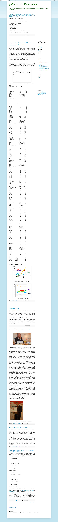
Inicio (22, 502)
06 (39, 76)
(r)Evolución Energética (23, 4)
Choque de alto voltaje (14, 308)
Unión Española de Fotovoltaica (42, 92)
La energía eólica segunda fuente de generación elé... (43, 62)
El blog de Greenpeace (41, 94)
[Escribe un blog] (25, 300)
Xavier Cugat (40, 46)
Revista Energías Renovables (42, 93)
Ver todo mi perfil (40, 47)
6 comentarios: (19, 446)
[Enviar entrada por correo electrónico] (22, 300)
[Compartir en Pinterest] (29, 325)
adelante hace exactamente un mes (17, 310)
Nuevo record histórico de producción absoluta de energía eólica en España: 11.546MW (21, 451)
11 (39, 61)
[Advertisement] (22, 38)
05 (39, 77)
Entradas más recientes (12, 502)
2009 (39, 59)
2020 (39, 51)
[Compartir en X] (26, 300)
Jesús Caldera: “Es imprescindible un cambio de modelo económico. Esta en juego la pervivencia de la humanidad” (22, 330)
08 (39, 74)
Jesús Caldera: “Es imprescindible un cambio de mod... (43, 67)
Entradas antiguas (32, 502)
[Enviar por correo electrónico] (24, 300)
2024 (39, 50)
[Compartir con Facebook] (27, 300)
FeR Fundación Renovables (41, 91)
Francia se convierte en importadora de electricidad (20, 427)
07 (39, 75)
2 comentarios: (19, 300)
